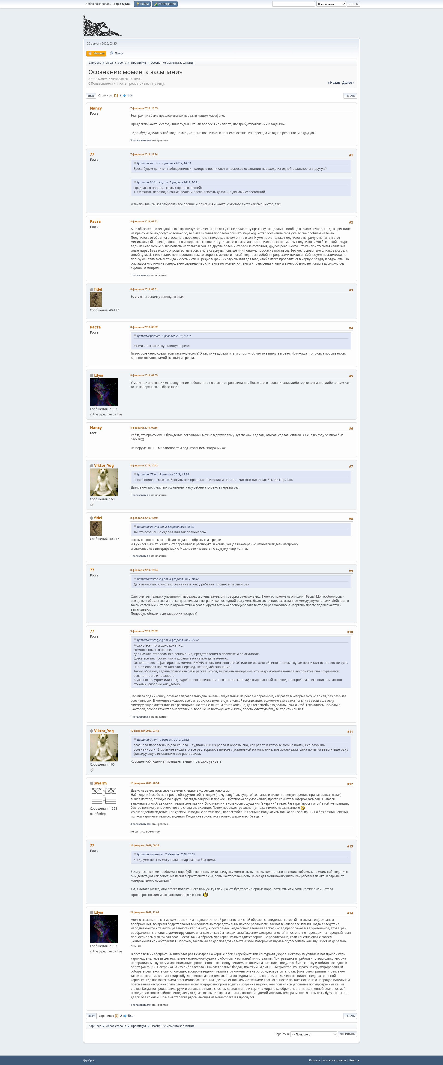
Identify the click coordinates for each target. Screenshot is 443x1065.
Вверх (91, 1015)
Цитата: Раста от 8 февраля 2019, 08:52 (166, 527)
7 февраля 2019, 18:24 (144, 154)
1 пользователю (140, 275)
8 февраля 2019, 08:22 (144, 221)
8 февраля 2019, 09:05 (144, 375)
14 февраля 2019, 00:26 (144, 845)
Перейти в (282, 1034)
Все (130, 95)
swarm (100, 783)
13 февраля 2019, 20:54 (144, 783)
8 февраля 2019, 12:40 (144, 517)
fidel (98, 289)
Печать (350, 95)
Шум (98, 375)
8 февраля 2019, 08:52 (144, 327)
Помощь (314, 1060)
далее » (348, 83)
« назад (334, 83)
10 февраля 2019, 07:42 (144, 730)
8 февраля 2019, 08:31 (144, 289)
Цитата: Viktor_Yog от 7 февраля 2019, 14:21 (168, 182)
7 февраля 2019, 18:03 (144, 108)
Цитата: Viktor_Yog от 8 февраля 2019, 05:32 (168, 640)
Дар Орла (88, 1060)
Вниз (91, 95)
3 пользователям (140, 140)
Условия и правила (334, 1060)
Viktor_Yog (104, 465)
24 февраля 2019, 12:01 (144, 912)
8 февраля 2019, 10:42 (144, 465)
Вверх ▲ (354, 1060)
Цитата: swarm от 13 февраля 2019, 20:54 (166, 854)
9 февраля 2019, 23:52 (144, 631)
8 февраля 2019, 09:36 (144, 427)
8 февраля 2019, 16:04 (144, 570)
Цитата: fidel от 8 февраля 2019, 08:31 (164, 336)
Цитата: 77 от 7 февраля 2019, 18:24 (163, 474)
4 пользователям (140, 1004)
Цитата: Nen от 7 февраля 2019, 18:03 (164, 163)
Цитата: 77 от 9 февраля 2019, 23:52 (163, 740)
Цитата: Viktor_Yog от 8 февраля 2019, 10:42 (168, 579)
